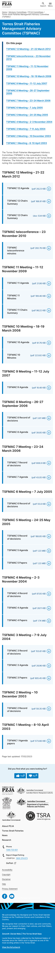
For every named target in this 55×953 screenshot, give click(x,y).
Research (6, 840)
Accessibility (7, 870)
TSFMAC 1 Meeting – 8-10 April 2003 (26, 143)
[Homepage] (7, 4)
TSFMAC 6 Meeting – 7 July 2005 (24, 107)
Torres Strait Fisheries (13, 830)
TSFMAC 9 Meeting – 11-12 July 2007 (26, 83)
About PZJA (8, 826)
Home (4, 12)
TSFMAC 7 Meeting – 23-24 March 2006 (28, 100)
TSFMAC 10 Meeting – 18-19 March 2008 (28, 76)
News (5, 835)
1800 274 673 (22, 858)
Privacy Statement (10, 889)
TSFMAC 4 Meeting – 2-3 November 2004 (29, 122)
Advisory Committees (17, 12)
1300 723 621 (12, 850)
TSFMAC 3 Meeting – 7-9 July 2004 (25, 129)
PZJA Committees (35, 12)
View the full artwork (11, 947)
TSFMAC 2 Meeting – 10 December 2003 (28, 136)
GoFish (10, 863)
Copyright (6, 874)
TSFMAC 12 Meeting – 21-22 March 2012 (28, 49)
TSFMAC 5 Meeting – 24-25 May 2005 (27, 114)
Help (4, 884)
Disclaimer (6, 879)
